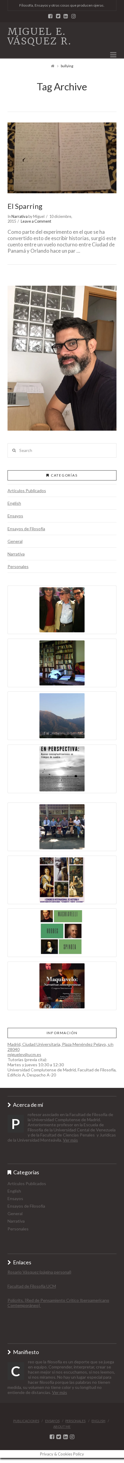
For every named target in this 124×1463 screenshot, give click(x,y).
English (14, 503)
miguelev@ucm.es (24, 1054)
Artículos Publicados (27, 490)
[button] (62, 358)
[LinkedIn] (66, 16)
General (15, 541)
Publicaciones (26, 1421)
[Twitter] (58, 16)
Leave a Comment (36, 221)
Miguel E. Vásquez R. (40, 36)
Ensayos (15, 515)
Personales (18, 566)
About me (61, 1426)
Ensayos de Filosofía (26, 528)
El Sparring (25, 206)
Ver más (70, 1139)
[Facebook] (50, 16)
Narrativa (19, 216)
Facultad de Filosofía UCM (32, 1286)
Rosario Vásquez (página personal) (39, 1272)
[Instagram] (73, 16)
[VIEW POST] (62, 157)
